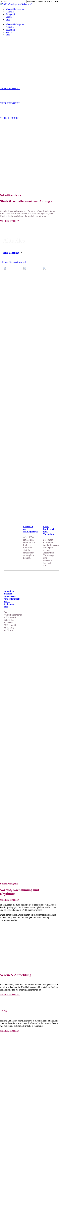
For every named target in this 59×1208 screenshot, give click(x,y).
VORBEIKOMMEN (9, 118)
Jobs (8, 34)
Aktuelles (10, 27)
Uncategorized (19, 262)
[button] (10, 221)
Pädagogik (10, 29)
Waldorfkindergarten (15, 24)
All (1, 262)
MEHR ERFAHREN (10, 88)
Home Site (7, 262)
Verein (9, 32)
